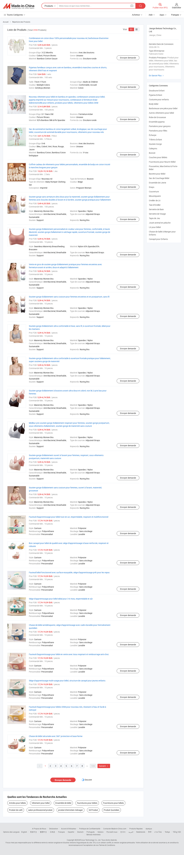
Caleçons (153, 148)
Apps (162, 14)
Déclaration (53, 828)
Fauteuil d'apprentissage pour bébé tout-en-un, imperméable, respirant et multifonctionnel (68, 516)
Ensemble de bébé (63, 803)
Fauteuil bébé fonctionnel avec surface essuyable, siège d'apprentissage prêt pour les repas (69, 572)
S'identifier (176, 7)
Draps (151, 187)
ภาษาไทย (158, 832)
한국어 (122, 832)
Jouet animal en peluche (159, 222)
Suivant (104, 766)
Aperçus (149, 828)
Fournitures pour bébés (113, 803)
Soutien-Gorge (155, 144)
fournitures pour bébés (87, 803)
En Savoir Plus (156, 75)
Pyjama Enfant (155, 95)
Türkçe (167, 832)
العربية (131, 832)
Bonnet (152, 153)
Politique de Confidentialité (89, 828)
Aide (151, 14)
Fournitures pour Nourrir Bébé (162, 161)
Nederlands (140, 832)
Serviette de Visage (157, 213)
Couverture (154, 191)
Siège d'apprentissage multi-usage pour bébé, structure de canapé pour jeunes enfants (67, 680)
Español (71, 832)
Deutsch (80, 832)
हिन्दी (149, 832)
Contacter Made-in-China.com (114, 828)
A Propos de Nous (39, 828)
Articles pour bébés (17, 803)
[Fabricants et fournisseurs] (18, 6)
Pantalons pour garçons (159, 126)
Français (61, 832)
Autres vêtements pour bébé (161, 112)
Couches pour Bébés (158, 157)
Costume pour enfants (159, 99)
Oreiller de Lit (154, 200)
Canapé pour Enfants (158, 239)
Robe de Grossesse (157, 117)
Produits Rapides (136, 828)
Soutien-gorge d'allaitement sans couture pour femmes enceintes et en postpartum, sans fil (69, 296)
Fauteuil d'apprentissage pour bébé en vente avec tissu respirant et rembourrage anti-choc (69, 654)
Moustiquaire (155, 196)
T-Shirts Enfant (155, 139)
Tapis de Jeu (154, 218)
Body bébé (153, 104)
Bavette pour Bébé (157, 173)
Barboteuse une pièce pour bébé (163, 108)
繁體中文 (43, 832)
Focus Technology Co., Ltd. (90, 840)
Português (91, 832)
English (24, 832)
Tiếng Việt (177, 832)
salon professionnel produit (40, 810)
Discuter (88, 779)
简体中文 (33, 832)
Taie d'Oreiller (155, 205)
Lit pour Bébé (155, 227)
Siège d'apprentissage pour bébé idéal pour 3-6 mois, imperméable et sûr (61, 598)
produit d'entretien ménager (70, 810)
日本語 (52, 832)
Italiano (100, 832)
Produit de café (15, 810)
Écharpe (152, 135)
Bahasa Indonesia (93, 834)
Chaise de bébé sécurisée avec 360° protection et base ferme (55, 736)
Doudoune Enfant (157, 90)
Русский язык (112, 832)
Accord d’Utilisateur (68, 828)
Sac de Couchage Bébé (159, 178)
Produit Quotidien (111, 810)
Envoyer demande (128, 57)
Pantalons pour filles (158, 130)
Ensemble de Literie (157, 182)
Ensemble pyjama (157, 121)
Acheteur (136, 14)
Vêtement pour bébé (41, 803)
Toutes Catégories (15, 14)
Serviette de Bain (156, 209)
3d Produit (93, 810)
